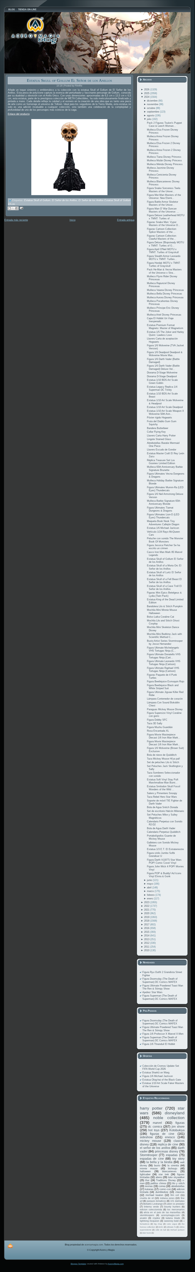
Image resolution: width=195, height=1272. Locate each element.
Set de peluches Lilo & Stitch (163, 762)
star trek (164, 1174)
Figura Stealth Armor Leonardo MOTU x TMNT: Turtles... (163, 258)
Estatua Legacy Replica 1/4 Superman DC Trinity (162, 388)
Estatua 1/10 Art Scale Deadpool (165, 407)
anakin (143, 1218)
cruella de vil (147, 1198)
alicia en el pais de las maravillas (162, 1212)
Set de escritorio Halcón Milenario (165, 811)
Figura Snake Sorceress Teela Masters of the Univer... (163, 190)
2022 (147, 905)
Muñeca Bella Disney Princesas (164, 293)
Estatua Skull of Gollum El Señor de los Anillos (69, 80)
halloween (145, 1171)
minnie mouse (149, 1168)
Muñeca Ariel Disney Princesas (164, 314)
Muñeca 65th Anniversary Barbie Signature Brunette (165, 468)
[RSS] (10, 1245)
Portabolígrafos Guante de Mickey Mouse (161, 837)
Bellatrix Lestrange (153, 1204)
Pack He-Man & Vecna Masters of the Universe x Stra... (164, 271)
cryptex (156, 1218)
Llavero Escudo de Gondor (161, 449)
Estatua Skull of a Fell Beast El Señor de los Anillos (164, 581)
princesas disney (166, 1151)
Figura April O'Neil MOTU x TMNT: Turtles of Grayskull (163, 251)
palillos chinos (158, 1183)
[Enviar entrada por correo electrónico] (21, 207)
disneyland (175, 1113)
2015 (147, 931)
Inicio (72, 220)
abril (149, 887)
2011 (147, 946)
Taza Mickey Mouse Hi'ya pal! (163, 758)
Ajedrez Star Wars (152, 992)
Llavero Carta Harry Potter (161, 435)
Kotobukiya (177, 1130)
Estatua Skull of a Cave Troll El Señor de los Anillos (164, 587)
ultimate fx (171, 1227)
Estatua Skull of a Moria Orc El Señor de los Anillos (164, 567)
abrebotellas (178, 1186)
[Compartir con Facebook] (17, 208)
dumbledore (161, 1192)
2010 (147, 950)
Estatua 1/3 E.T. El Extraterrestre (165, 849)
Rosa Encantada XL (158, 730)
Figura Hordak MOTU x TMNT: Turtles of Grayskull (164, 264)
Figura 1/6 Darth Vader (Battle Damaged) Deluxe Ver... (163, 367)
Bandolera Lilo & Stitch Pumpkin (165, 606)
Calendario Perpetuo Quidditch (163, 831)
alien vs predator (176, 1204)
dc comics (155, 1126)
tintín (161, 1227)
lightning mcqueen (149, 1221)
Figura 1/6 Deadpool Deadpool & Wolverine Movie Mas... (164, 354)
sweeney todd (171, 1221)
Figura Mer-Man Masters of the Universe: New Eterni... (164, 196)
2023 (147, 902)
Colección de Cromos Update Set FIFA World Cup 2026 (160, 1067)
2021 (147, 909)
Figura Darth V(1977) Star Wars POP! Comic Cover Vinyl (164, 861)
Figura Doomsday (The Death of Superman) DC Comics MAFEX (160, 980)
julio (149, 119)
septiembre (153, 111)
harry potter (151, 1108)
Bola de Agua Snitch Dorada (162, 807)
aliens (159, 1177)
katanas (149, 1189)
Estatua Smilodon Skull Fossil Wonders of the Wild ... (163, 788)
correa (162, 1186)
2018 (147, 920)
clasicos (180, 1192)
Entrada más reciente (16, 220)
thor (147, 1180)
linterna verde (151, 1206)
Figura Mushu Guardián (160, 727)
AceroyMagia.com (116, 1264)
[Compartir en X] (13, 208)
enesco (170, 1137)
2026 (147, 89)
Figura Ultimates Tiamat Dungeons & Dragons (160, 509)
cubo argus (172, 1224)
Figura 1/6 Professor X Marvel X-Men (162, 1033)
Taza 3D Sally (154, 723)
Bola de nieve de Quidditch (162, 754)
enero (150, 898)
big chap (158, 1224)
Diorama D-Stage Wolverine (162, 372)
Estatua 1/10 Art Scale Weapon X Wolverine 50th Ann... (165, 412)
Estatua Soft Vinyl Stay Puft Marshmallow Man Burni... (162, 781)
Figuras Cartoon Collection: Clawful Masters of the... (162, 237)
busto (157, 1165)
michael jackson (177, 1230)
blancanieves (169, 1171)
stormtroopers (147, 1215)
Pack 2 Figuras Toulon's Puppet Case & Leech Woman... (164, 124)
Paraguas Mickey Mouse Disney (165, 709)
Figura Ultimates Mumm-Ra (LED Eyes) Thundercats (165, 489)
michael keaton (154, 1195)
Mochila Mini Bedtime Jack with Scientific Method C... (164, 635)
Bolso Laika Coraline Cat (160, 616)
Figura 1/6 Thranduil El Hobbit (158, 1044)
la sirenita (173, 1165)
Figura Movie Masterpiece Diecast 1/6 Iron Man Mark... (163, 736)
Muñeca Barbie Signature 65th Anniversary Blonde (163, 502)
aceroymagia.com (170, 1215)
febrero (151, 894)
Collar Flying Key (156, 431)
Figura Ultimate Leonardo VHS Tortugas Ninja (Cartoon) (163, 663)
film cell (174, 1195)
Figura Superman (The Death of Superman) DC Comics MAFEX (159, 997)
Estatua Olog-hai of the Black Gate (161, 1079)
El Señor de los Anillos (64, 200)
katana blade (173, 1218)
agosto (151, 115)
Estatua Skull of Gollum (37, 200)
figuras (180, 1122)
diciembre (152, 100)
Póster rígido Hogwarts (159, 417)
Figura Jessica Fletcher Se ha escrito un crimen (163, 547)
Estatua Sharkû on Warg (155, 1072)
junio (150, 880)
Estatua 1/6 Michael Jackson (163, 528)
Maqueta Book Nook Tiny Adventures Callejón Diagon (163, 523)
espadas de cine (152, 1158)
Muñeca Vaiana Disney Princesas (165, 290)
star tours (147, 1233)
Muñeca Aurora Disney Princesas (165, 297)
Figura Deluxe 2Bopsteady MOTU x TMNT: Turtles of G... (165, 244)
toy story (178, 1158)
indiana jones (167, 1198)
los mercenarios (175, 1209)
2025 (147, 93)
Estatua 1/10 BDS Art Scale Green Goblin (162, 381)
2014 (147, 935)
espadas (172, 1155)
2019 (147, 917)
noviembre (153, 104)
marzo (151, 891)
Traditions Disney (166, 1180)
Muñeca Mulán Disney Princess (164, 160)
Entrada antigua (125, 220)
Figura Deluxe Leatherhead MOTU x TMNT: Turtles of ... (165, 217)
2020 (147, 913)
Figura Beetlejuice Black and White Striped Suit (162, 687)
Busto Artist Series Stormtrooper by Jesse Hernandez (165, 642)
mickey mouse (150, 1140)
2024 (147, 96)
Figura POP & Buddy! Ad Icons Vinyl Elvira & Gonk (164, 875)
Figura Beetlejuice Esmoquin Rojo (165, 681)
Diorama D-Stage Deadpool (162, 376)
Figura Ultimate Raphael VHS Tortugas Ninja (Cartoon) (163, 669)
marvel (157, 1122)
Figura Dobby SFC (157, 719)
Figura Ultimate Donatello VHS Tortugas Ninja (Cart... (164, 656)
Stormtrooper (148, 1155)
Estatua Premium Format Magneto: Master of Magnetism (165, 327)
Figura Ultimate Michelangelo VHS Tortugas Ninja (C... (163, 649)
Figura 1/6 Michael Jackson (157, 1076)
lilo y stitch (178, 1183)
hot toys (153, 1130)
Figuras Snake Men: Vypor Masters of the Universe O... (163, 224)
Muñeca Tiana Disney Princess (164, 156)
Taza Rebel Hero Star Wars (162, 796)
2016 (147, 928)
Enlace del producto (19, 114)
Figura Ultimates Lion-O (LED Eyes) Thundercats (163, 516)
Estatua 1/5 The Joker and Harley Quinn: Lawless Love (165, 333)
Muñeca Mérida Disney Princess (165, 164)
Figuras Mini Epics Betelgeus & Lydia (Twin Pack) (164, 594)
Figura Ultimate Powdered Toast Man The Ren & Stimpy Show (162, 987)
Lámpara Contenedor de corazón (165, 698)
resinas (149, 1186)
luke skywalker (176, 1177)
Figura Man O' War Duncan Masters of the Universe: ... (163, 210)
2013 (147, 939)
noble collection (169, 1117)
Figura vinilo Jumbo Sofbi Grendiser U (161, 854)
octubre (151, 108)
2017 (147, 924)
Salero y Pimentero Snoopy (162, 793)
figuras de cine (162, 1133)
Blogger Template (78, 1264)
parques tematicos (156, 1201)
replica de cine (168, 1144)
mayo (150, 883)
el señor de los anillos (155, 1147)
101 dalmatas (177, 1201)
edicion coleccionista (151, 1209)
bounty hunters (172, 1206)
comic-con (165, 1189)
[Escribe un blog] (9, 208)
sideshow (146, 1137)
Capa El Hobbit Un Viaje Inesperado (160, 320)
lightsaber (145, 1174)
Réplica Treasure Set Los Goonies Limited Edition (161, 462)
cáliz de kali (160, 1230)
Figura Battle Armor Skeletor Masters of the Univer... (162, 203)
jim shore (178, 1126)
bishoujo (172, 1168)
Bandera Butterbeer (157, 428)
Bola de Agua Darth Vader (161, 828)
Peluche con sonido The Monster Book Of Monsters (165, 540)
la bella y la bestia (159, 1162)
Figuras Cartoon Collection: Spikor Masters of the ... (162, 230)
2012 (147, 942)
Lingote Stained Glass (159, 439)
